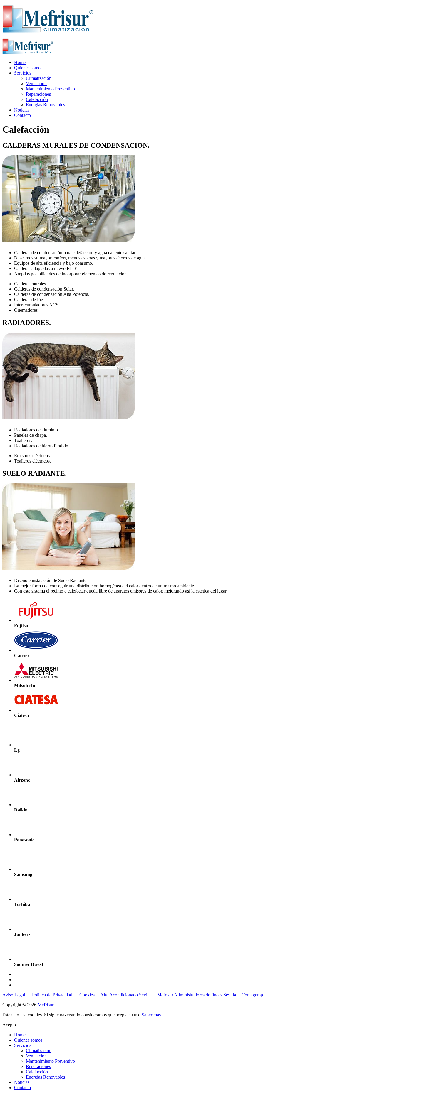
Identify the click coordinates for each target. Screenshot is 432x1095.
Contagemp (252, 994)
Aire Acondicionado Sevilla (126, 994)
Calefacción (37, 99)
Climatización (38, 78)
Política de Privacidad (52, 994)
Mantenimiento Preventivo (50, 88)
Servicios (22, 72)
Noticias (21, 109)
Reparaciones (38, 94)
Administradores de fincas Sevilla (205, 994)
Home (20, 62)
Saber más (151, 1014)
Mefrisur (165, 994)
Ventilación (36, 83)
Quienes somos (28, 67)
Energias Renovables (45, 104)
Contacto (22, 115)
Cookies (87, 994)
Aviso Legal (14, 994)
